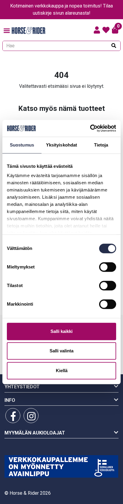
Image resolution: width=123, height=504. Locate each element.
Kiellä (61, 370)
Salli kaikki (61, 331)
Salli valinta (61, 350)
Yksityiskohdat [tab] (61, 144)
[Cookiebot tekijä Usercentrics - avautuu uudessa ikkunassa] (90, 128)
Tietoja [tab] (101, 144)
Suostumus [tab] (22, 144)
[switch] (107, 267)
